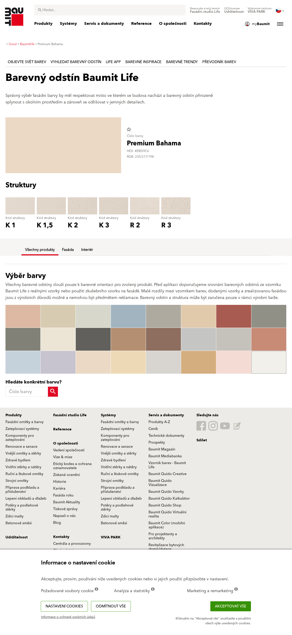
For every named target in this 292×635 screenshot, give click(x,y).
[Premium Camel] (128, 362)
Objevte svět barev (27, 62)
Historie (59, 481)
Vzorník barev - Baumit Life (167, 465)
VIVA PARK (110, 537)
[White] (268, 362)
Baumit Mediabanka (165, 456)
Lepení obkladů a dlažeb (25, 498)
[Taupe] (268, 316)
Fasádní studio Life (70, 415)
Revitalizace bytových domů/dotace (166, 547)
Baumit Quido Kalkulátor (169, 498)
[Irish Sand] (58, 316)
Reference (62, 429)
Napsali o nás (64, 516)
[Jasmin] (58, 339)
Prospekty (157, 442)
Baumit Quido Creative (168, 474)
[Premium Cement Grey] (163, 316)
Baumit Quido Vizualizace (160, 483)
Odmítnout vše (111, 606)
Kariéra (59, 488)
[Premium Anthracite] (93, 339)
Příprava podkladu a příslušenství (22, 489)
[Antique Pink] (22, 316)
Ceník (153, 429)
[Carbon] (22, 339)
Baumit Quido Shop (165, 505)
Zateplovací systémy (22, 429)
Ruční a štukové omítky (24, 474)
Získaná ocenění (66, 475)
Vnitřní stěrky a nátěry (23, 467)
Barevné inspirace (143, 62)
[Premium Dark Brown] (163, 339)
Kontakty (61, 537)
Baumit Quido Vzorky (166, 491)
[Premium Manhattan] (198, 339)
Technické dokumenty (166, 435)
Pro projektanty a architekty (163, 536)
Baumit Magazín (162, 449)
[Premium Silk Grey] (233, 339)
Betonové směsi (18, 523)
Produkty (13, 415)
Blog (57, 522)
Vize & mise (62, 457)
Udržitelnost (16, 537)
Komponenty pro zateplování (19, 437)
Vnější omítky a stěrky (23, 453)
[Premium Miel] (198, 362)
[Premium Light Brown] (198, 316)
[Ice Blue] (22, 362)
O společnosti (65, 443)
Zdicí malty (14, 516)
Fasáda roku (63, 495)
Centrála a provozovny (72, 543)
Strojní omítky (16, 481)
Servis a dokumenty (166, 415)
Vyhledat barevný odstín (76, 62)
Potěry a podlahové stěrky (21, 507)
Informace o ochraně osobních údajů (68, 617)
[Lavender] (58, 362)
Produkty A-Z (159, 422)
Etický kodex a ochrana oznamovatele (72, 466)
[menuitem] (205, 10)
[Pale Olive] (93, 316)
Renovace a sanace (21, 446)
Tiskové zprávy (65, 509)
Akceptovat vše (230, 606)
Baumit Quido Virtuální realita (167, 514)
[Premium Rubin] (233, 316)
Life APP (113, 62)
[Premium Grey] (163, 362)
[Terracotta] (268, 339)
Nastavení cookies (64, 606)
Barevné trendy (182, 62)
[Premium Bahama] (93, 362)
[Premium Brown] (128, 339)
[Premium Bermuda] (128, 316)
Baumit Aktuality (66, 502)
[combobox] (110, 10)
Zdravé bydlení (17, 460)
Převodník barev (219, 62)
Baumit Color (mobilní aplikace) (167, 525)
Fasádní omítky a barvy (24, 422)
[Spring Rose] (233, 362)
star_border (129, 129)
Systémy (108, 415)
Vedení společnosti (68, 450)
